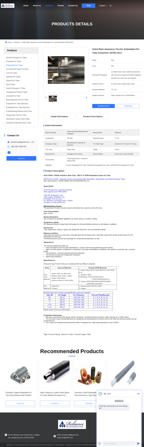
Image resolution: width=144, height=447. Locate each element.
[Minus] (138, 393)
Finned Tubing (54, 334)
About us (37, 6)
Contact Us (73, 6)
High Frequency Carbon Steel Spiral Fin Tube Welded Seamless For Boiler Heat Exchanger (54, 394)
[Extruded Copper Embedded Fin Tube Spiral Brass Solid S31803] (20, 375)
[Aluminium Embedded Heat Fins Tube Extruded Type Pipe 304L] (123, 375)
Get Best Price (103, 106)
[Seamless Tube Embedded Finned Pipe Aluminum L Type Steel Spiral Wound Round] (89, 375)
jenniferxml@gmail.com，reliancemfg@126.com (30, 142)
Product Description (92, 116)
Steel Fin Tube (67, 334)
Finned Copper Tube (82, 334)
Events (61, 6)
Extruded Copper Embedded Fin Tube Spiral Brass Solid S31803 (19, 394)
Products (49, 6)
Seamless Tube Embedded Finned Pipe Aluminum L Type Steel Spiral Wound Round (88, 394)
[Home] (7, 5)
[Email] (9, 152)
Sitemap (9, 445)
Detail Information (59, 116)
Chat (89, 6)
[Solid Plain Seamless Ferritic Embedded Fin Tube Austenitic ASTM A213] (66, 69)
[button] (8, 381)
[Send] (138, 443)
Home (25, 6)
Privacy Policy (19, 445)
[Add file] (99, 443)
